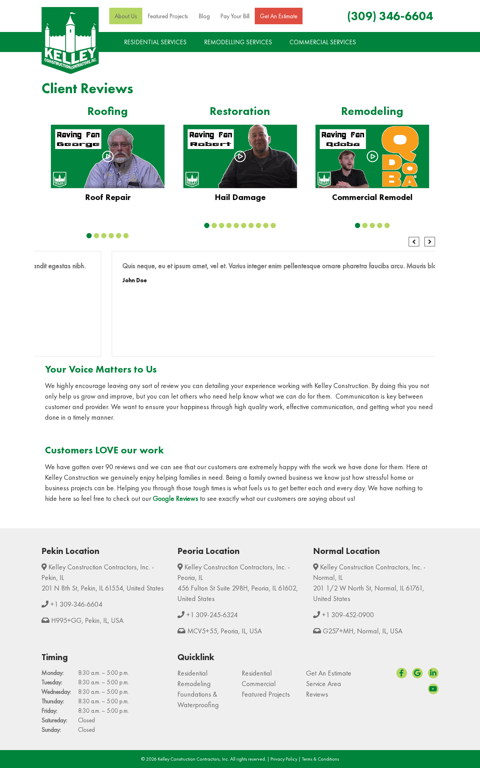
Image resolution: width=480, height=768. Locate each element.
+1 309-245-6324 (212, 614)
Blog (204, 16)
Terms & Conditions (320, 759)
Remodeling (194, 683)
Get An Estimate (278, 16)
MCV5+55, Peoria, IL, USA (224, 630)
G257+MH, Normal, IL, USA (362, 630)
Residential (192, 673)
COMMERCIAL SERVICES (323, 42)
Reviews (317, 694)
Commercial (259, 683)
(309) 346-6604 (390, 16)
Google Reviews (175, 498)
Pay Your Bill (234, 16)
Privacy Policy (284, 759)
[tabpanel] (107, 166)
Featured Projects (168, 16)
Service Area (323, 683)
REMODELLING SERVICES (238, 42)
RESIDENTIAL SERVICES (155, 42)
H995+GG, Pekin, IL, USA (87, 620)
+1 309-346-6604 (76, 604)
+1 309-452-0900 (348, 614)
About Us (126, 16)
